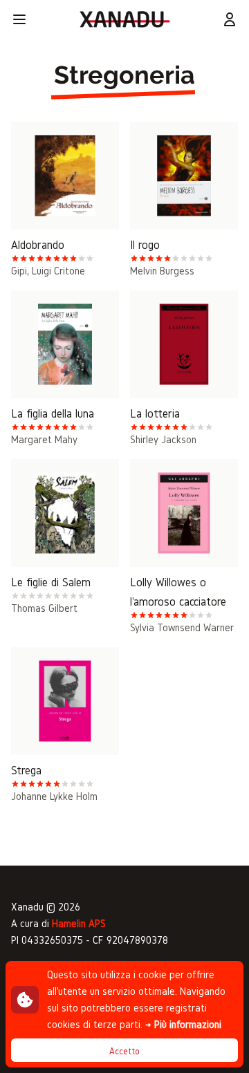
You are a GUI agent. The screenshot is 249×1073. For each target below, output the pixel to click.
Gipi (19, 271)
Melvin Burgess (162, 271)
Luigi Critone (58, 271)
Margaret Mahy (44, 439)
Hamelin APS (79, 923)
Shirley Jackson (163, 439)
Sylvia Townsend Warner (182, 627)
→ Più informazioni (183, 1024)
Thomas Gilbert (44, 608)
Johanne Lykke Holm (54, 796)
